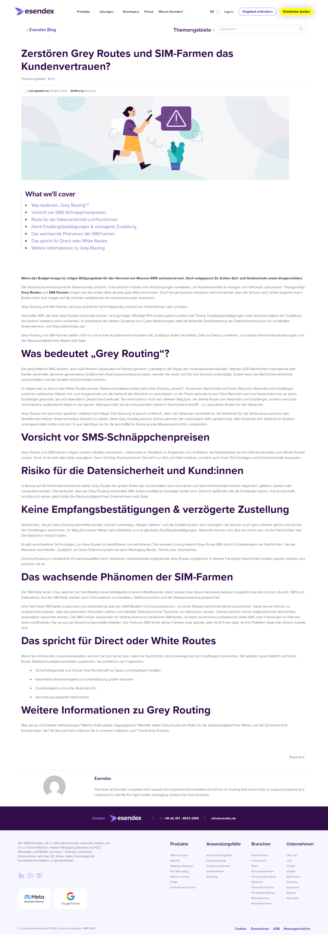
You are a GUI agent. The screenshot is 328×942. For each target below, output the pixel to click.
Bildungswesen (260, 898)
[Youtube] (30, 875)
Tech (51, 78)
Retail (254, 866)
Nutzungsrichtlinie (297, 928)
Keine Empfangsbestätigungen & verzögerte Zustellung (83, 226)
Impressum (292, 887)
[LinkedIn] (21, 875)
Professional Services (183, 887)
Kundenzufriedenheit (218, 866)
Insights (290, 871)
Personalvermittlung (262, 893)
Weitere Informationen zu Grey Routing (68, 248)
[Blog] (39, 875)
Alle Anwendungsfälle (219, 855)
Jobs (289, 861)
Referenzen (293, 877)
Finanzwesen (259, 861)
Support (291, 893)
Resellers (292, 882)
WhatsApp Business (181, 866)
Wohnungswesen (261, 903)
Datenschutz (260, 928)
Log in (228, 11)
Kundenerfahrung (216, 861)
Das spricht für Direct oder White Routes (69, 240)
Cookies (241, 928)
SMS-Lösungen (179, 855)
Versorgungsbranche (263, 877)
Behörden (257, 882)
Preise (149, 11)
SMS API (175, 861)
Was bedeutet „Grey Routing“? (60, 205)
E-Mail (173, 882)
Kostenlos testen (296, 11)
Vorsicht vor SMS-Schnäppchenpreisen (68, 212)
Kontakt (290, 866)
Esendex (90, 91)
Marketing (212, 877)
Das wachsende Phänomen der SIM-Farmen (77, 233)
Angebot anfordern (257, 11)
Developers (131, 11)
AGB (276, 928)
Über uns (291, 855)
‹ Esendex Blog (41, 29)
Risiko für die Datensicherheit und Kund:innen (74, 219)
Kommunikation (215, 871)
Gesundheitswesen (262, 871)
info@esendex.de (223, 818)
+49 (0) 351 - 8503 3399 (181, 818)
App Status (292, 898)
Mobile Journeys (180, 877)
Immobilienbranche (262, 887)
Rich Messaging (179, 871)
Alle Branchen (259, 855)
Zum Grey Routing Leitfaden (164, 742)
